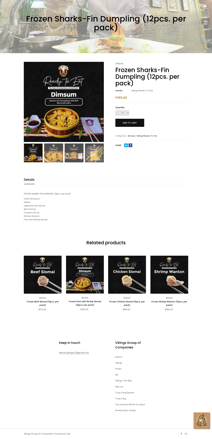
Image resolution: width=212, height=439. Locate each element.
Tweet (126, 145)
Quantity (119, 107)
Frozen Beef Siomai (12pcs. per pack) (43, 303)
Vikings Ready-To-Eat (146, 135)
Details (29, 180)
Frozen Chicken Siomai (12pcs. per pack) (127, 303)
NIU (116, 374)
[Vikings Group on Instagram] (186, 434)
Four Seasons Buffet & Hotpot (130, 404)
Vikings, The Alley (123, 380)
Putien (118, 368)
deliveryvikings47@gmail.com (74, 352)
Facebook (130, 145)
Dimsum (131, 135)
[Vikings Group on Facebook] (181, 434)
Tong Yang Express (124, 392)
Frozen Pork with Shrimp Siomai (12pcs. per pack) (85, 303)
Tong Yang (120, 398)
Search (118, 357)
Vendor (119, 90)
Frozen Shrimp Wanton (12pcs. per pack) (169, 303)
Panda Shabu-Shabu (125, 410)
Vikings (118, 362)
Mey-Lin (119, 386)
